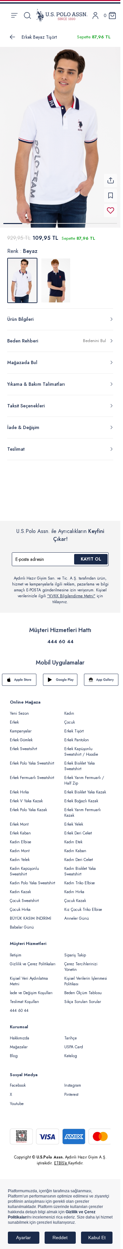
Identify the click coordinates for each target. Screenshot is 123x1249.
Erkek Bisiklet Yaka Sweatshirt (79, 766)
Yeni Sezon (19, 713)
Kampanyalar (20, 731)
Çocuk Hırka (20, 909)
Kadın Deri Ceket (78, 860)
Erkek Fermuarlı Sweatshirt (32, 778)
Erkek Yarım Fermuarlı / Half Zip (84, 780)
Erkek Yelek (73, 824)
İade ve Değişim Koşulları (31, 993)
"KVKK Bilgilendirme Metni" (71, 596)
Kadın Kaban (75, 851)
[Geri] (12, 37)
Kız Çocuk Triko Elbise (83, 909)
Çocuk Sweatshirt (24, 901)
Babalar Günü (22, 927)
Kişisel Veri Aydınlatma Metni (29, 981)
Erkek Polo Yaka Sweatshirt (32, 763)
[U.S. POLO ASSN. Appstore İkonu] (19, 680)
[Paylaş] (110, 180)
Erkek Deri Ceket (78, 833)
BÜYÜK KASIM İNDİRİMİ (30, 918)
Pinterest (71, 1094)
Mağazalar (19, 1047)
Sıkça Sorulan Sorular (82, 1002)
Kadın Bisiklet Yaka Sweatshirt (80, 871)
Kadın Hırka (74, 892)
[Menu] (14, 15)
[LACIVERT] (56, 280)
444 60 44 (60, 641)
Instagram (72, 1085)
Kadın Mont (20, 851)
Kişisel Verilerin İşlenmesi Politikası (85, 981)
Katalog (70, 1056)
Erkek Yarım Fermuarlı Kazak (82, 812)
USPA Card (73, 1047)
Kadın (69, 713)
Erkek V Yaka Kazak (26, 801)
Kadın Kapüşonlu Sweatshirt (24, 871)
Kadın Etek (73, 842)
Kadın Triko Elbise (79, 883)
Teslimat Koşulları (24, 1002)
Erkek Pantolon (76, 740)
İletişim (15, 955)
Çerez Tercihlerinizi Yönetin (80, 967)
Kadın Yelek (20, 860)
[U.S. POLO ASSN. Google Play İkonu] (60, 680)
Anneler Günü (76, 918)
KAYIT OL (91, 559)
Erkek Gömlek (21, 740)
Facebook (18, 1085)
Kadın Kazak (20, 892)
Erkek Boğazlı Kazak (81, 801)
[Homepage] (61, 15)
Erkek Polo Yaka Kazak (28, 810)
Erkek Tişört (74, 731)
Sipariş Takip (75, 955)
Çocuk (69, 722)
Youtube (17, 1104)
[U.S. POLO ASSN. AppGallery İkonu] (101, 680)
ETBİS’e (61, 1163)
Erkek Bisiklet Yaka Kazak (85, 792)
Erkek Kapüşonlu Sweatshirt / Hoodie (81, 751)
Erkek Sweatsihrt (23, 749)
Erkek (14, 722)
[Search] (27, 15)
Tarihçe (70, 1038)
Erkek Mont (19, 824)
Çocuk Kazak (75, 901)
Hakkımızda (19, 1038)
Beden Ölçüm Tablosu (83, 993)
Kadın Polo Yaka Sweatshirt (32, 883)
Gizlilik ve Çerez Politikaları (32, 964)
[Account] (95, 15)
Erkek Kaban (20, 833)
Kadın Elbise (20, 842)
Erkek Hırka (19, 792)
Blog (14, 1056)
